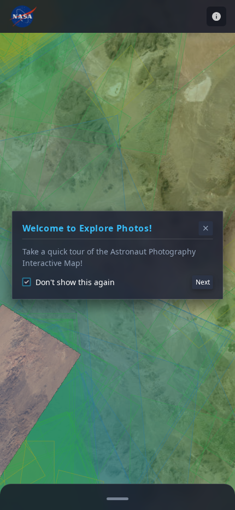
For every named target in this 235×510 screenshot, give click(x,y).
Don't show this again (75, 282)
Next (203, 282)
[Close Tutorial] (206, 228)
